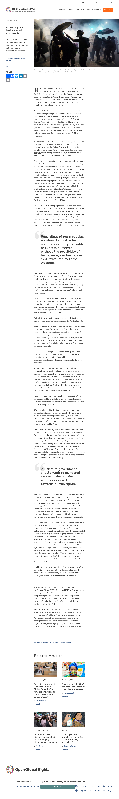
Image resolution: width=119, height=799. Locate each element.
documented (56, 167)
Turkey (55, 424)
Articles (62, 9)
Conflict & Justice (41, 642)
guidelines (55, 351)
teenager (60, 183)
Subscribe (56, 787)
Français (92, 786)
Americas (54, 642)
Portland (63, 127)
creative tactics (67, 284)
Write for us (107, 9)
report (44, 335)
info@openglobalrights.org (28, 786)
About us (97, 9)
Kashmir (60, 180)
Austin (37, 130)
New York (73, 127)
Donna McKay (13, 59)
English (83, 786)
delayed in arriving (71, 382)
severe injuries (60, 208)
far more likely (64, 91)
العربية (110, 786)
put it (41, 293)
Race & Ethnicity (66, 642)
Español (9, 67)
